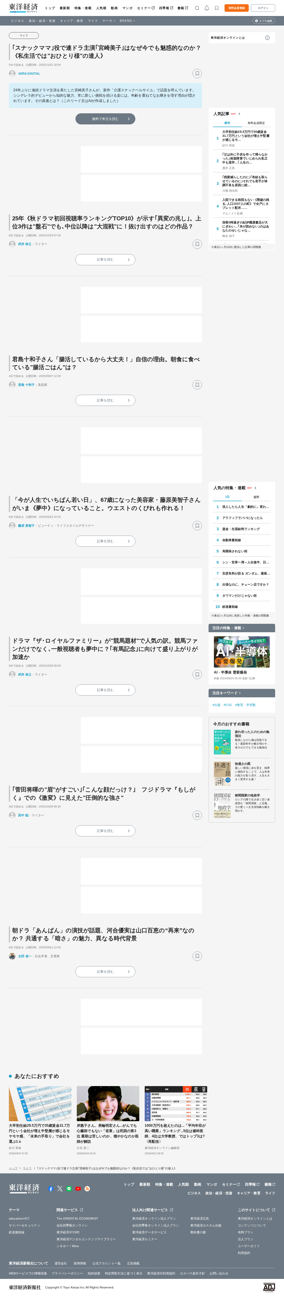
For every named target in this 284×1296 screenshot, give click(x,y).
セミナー (144, 8)
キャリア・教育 (72, 20)
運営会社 (61, 1263)
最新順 (65, 8)
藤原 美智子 (26, 525)
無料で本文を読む (105, 119)
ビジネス (17, 20)
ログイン (263, 8)
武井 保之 (25, 244)
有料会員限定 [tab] (256, 123)
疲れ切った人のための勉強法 (252, 734)
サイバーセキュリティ (24, 1225)
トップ (50, 8)
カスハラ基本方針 (192, 1273)
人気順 (101, 8)
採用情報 (80, 1263)
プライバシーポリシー (67, 1273)
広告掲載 (133, 1263)
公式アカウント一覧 (107, 1263)
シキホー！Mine (68, 1246)
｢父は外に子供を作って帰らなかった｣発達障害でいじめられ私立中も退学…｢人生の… (245, 158)
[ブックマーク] (197, 73)
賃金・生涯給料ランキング (241, 529)
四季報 (164, 8)
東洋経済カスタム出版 (206, 1225)
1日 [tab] (227, 496)
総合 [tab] (227, 122)
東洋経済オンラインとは (228, 37)
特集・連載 (83, 8)
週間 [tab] (256, 497)
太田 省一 (25, 956)
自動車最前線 (231, 540)
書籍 (181, 8)
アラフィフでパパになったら (242, 518)
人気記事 (221, 114)
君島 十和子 (26, 385)
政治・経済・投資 (42, 20)
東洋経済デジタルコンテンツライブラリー (86, 1239)
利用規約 (244, 1253)
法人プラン (246, 1239)
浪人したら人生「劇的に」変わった (246, 506)
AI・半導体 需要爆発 (230, 672)
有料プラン (246, 1232)
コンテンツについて (252, 1225)
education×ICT (19, 1218)
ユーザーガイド (249, 1246)
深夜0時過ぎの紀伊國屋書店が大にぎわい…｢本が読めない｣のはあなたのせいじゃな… (245, 226)
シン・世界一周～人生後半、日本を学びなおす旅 (246, 562)
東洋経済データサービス (149, 1232)
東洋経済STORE (68, 1232)
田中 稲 (23, 815)
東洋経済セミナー (144, 1239)
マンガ (127, 8)
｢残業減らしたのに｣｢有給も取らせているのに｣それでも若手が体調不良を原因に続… (245, 181)
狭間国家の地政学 (247, 795)
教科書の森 (198, 1232)
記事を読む (105, 259)
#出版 (217, 705)
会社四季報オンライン (72, 1225)
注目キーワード (225, 693)
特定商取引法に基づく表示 (123, 1273)
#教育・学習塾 (245, 705)
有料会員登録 (237, 8)
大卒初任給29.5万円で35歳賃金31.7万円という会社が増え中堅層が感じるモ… (245, 136)
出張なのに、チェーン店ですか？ (245, 584)
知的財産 (94, 1273)
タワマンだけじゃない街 (239, 595)
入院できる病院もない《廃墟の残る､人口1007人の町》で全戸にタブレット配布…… (245, 203)
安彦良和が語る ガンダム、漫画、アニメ (246, 573)
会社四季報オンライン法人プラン (155, 1225)
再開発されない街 (234, 551)
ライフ (93, 20)
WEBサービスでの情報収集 (28, 1273)
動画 (114, 8)
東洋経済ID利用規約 (161, 1273)
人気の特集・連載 (229, 488)
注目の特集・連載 (227, 628)
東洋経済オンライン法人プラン (154, 1218)
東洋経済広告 (199, 1218)
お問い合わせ (219, 1273)
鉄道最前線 (230, 606)
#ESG (228, 705)
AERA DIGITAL (29, 73)
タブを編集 (265, 20)
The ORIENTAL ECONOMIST (77, 1218)
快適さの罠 (243, 764)
